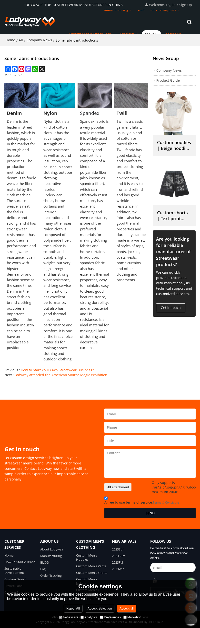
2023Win (118, 569)
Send (150, 513)
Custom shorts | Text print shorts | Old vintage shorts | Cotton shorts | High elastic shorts (174, 215)
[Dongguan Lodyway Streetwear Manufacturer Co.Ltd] (30, 22)
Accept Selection (100, 608)
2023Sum (118, 556)
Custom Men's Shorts (91, 572)
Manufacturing (116, 9)
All (21, 40)
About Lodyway (51, 549)
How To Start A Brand (20, 562)
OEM (142, 9)
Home (10, 40)
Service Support (163, 9)
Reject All (73, 608)
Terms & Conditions (166, 502)
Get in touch (171, 307)
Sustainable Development (14, 570)
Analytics (91, 617)
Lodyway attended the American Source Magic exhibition (60, 375)
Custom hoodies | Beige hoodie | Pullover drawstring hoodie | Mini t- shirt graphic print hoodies (174, 145)
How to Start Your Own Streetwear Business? (57, 370)
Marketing (134, 617)
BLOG (44, 562)
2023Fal (117, 562)
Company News (39, 40)
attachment (120, 487)
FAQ (43, 569)
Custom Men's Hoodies (86, 557)
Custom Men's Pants (91, 566)
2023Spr (118, 549)
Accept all (127, 608)
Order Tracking (51, 575)
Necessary (70, 617)
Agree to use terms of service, (142, 502)
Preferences (112, 617)
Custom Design (15, 579)
